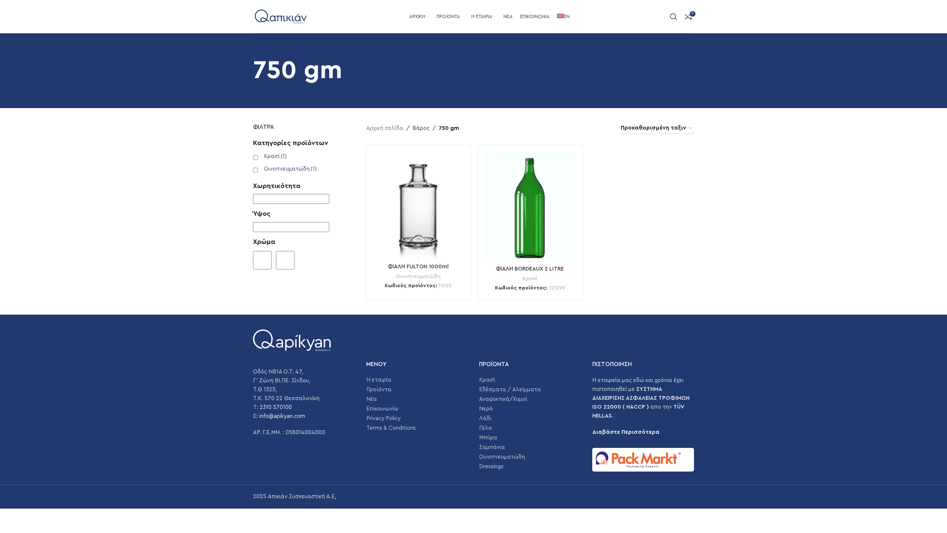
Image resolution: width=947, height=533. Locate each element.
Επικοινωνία (382, 409)
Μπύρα (488, 437)
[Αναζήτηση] (673, 16)
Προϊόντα (378, 389)
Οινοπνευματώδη (290, 169)
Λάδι (485, 418)
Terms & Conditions (391, 428)
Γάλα (485, 428)
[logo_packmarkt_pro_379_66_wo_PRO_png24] (643, 460)
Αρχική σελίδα (384, 128)
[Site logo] (281, 16)
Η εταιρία (378, 380)
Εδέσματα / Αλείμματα (510, 389)
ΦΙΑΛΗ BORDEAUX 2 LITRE (530, 269)
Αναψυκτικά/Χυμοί (503, 399)
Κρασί (275, 156)
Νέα (371, 399)
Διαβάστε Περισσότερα (626, 432)
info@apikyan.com (282, 416)
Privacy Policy (383, 418)
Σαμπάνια (492, 447)
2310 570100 (276, 407)
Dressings (491, 466)
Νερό (486, 409)
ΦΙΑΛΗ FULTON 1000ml (418, 266)
